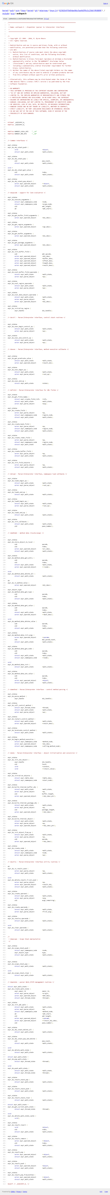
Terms (25, 1192)
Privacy (18, 1192)
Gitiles (13, 1192)
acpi (13, 13)
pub (12, 10)
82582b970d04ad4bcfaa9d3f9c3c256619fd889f (80, 10)
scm (17, 10)
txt (101, 1192)
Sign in (105, 3)
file (46, 19)
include (5, 13)
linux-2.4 (53, 10)
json (106, 1192)
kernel (5, 10)
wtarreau (43, 10)
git (36, 10)
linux (23, 10)
